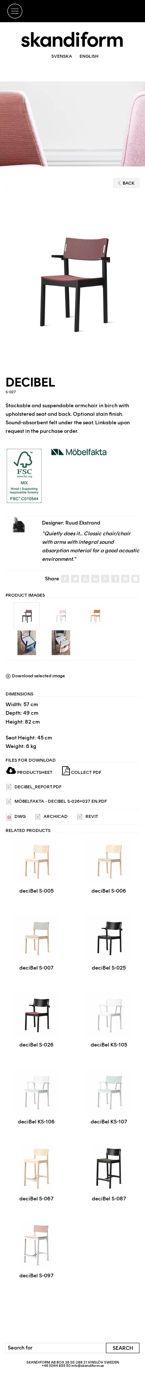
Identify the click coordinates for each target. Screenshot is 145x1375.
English (89, 56)
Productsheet (34, 772)
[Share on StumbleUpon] (85, 579)
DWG (19, 816)
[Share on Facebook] (65, 579)
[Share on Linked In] (95, 579)
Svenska (61, 56)
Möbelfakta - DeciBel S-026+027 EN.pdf (60, 801)
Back (129, 183)
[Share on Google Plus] (105, 579)
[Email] (135, 579)
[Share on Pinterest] (125, 579)
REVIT (91, 816)
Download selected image (38, 675)
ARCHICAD (55, 816)
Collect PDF (86, 772)
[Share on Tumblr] (115, 579)
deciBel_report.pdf (37, 786)
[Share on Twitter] (75, 579)
